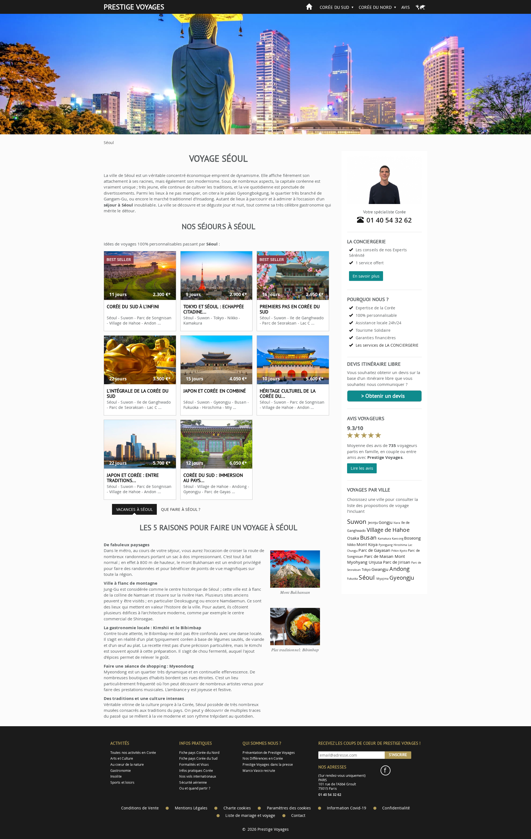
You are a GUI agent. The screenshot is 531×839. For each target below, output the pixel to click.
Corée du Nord (375, 7)
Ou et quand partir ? (194, 788)
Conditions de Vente (140, 808)
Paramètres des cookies (289, 808)
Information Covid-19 (346, 808)
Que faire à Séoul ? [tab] (180, 509)
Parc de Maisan (379, 556)
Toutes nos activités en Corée (133, 752)
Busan (368, 537)
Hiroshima (400, 545)
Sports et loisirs (122, 782)
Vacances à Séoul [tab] (134, 509)
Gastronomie (120, 770)
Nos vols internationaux (197, 776)
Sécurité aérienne (193, 782)
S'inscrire (398, 754)
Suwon (356, 521)
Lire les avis (362, 468)
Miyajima (382, 579)
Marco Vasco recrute (259, 770)
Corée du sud (334, 7)
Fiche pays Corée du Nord (199, 752)
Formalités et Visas (194, 764)
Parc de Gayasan (374, 550)
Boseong (412, 538)
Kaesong (397, 538)
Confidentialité (396, 808)
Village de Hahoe (388, 530)
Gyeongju (401, 577)
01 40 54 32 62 (389, 220)
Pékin (395, 551)
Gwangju (379, 569)
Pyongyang (386, 545)
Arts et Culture (121, 758)
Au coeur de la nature (127, 764)
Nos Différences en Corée (263, 758)
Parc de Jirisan (396, 562)
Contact (298, 815)
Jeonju (373, 522)
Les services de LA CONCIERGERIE (387, 345)
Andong (399, 569)
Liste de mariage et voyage (250, 815)
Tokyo (366, 569)
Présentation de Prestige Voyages (269, 752)
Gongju (385, 522)
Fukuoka (352, 579)
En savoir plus (366, 276)
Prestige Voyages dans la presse (268, 764)
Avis (405, 7)
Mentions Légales (191, 808)
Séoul (366, 577)
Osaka (353, 538)
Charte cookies (237, 808)
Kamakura (384, 538)
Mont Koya (367, 544)
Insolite (115, 776)
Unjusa (375, 562)
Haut (511, 821)
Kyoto (403, 551)
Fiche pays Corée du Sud (198, 758)
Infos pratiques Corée (196, 770)
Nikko (351, 544)
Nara (397, 523)
